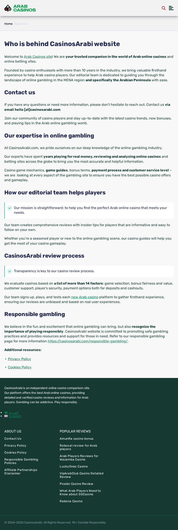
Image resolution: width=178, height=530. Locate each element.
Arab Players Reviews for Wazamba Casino (79, 457)
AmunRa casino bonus (77, 439)
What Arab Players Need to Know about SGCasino (80, 492)
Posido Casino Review (76, 484)
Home (8, 24)
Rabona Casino (71, 501)
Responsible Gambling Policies (21, 461)
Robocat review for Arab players (78, 447)
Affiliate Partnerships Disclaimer (20, 471)
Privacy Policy (19, 359)
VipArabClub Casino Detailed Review (82, 475)
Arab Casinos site (38, 57)
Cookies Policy (19, 367)
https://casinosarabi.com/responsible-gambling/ (88, 341)
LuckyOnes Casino (74, 466)
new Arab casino (84, 297)
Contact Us (12, 439)
